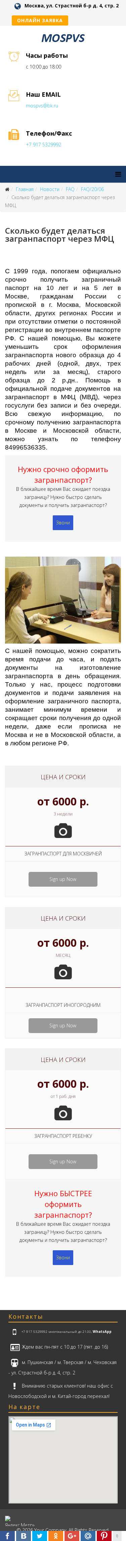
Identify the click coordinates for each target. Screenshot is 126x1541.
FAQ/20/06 (92, 189)
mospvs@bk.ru (42, 105)
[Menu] (118, 174)
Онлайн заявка (40, 20)
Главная (25, 189)
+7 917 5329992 (43, 144)
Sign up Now (62, 879)
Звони (63, 522)
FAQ (70, 189)
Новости (49, 189)
